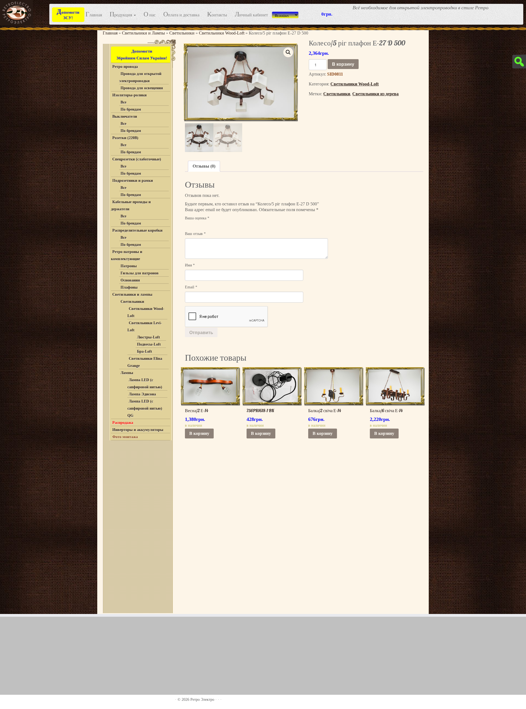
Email (191, 287)
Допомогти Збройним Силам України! (141, 54)
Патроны (129, 266)
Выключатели (124, 116)
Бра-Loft (144, 351)
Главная (93, 15)
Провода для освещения (142, 88)
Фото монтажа (125, 437)
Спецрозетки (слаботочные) (136, 159)
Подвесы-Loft (149, 344)
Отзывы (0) (204, 166)
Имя (190, 265)
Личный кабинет (251, 15)
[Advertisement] (137, 525)
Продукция (121, 15)
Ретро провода (125, 67)
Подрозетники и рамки (132, 181)
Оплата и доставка (181, 15)
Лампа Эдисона (142, 394)
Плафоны (129, 287)
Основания (130, 280)
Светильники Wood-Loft (221, 33)
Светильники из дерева (375, 93)
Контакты (217, 15)
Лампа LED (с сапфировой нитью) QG (144, 408)
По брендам (131, 109)
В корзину (343, 64)
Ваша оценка (197, 218)
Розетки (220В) (125, 138)
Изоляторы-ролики (129, 95)
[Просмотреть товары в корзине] (512, 7)
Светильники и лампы (132, 294)
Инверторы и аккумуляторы (137, 430)
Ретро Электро (202, 699)
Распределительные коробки (137, 230)
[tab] (204, 166)
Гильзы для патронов (140, 273)
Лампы (127, 373)
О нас (150, 15)
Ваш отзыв (195, 234)
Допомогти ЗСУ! (68, 14)
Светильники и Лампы (143, 33)
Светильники (182, 33)
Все (123, 102)
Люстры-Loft (148, 337)
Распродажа (122, 423)
